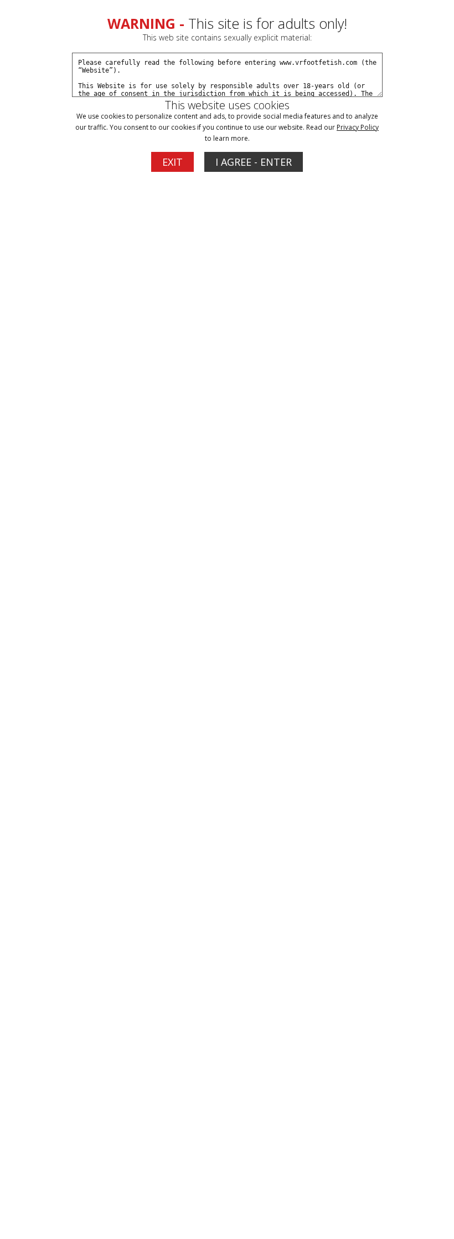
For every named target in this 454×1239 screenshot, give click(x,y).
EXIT (172, 162)
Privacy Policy (358, 127)
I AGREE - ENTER (253, 162)
